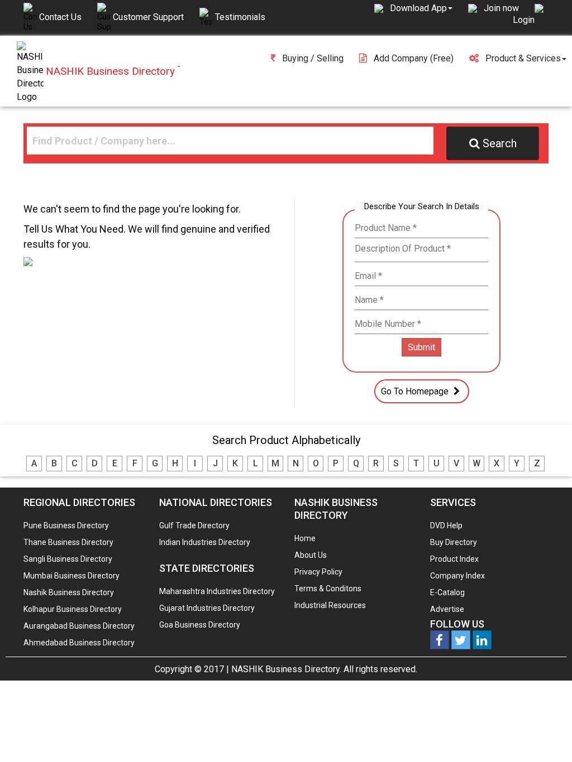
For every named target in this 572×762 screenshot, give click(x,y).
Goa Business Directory (199, 624)
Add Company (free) (414, 58)
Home (305, 538)
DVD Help (446, 525)
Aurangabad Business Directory (79, 625)
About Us (310, 555)
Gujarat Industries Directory (207, 608)
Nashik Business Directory (68, 592)
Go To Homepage (416, 391)
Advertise (447, 609)
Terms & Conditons (327, 588)
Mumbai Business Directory (71, 575)
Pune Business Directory (66, 525)
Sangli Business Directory (67, 558)
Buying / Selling (313, 58)
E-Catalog (447, 592)
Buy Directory (453, 542)
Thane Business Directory (68, 542)
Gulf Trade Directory (194, 525)
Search (500, 143)
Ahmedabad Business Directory (79, 642)
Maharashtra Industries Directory (217, 591)
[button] (421, 8)
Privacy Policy (318, 571)
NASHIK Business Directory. (286, 669)
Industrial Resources (330, 605)
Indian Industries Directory (204, 542)
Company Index (457, 575)
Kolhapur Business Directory (72, 609)
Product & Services (523, 58)
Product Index (454, 558)
